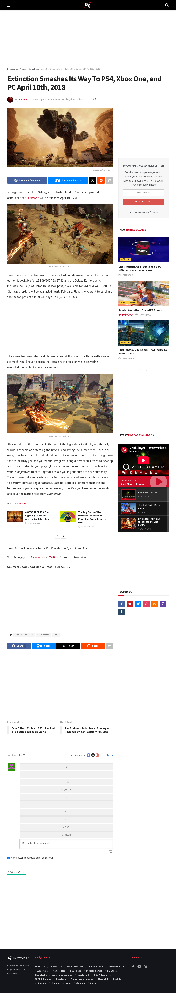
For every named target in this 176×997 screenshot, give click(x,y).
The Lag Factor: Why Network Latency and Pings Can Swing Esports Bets (92, 517)
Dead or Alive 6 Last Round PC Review (140, 310)
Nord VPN (103, 979)
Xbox (55, 634)
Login (110, 754)
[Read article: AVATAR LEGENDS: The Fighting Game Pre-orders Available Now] (15, 516)
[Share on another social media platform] (109, 180)
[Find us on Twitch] (163, 604)
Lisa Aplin (22, 99)
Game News (54, 99)
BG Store (112, 970)
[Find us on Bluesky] (138, 604)
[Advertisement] (88, 39)
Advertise (42, 970)
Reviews (55, 983)
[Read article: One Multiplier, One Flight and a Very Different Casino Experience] (143, 250)
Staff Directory (75, 966)
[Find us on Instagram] (146, 604)
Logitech (61, 979)
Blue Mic (41, 983)
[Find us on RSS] (154, 604)
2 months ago (35, 523)
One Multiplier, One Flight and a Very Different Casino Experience (139, 268)
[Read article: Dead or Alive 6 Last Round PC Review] (143, 293)
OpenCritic (41, 974)
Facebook (37, 557)
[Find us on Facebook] (121, 604)
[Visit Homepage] (87, 5)
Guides (94, 983)
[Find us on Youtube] (130, 604)
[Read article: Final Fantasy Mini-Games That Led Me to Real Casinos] (143, 333)
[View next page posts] (63, 536)
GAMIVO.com (100, 974)
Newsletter (59, 970)
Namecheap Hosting (82, 979)
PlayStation (43, 634)
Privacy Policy (116, 966)
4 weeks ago (127, 275)
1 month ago (144, 314)
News (68, 983)
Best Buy (118, 979)
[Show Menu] (8, 5)
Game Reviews (128, 302)
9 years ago (38, 99)
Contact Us (56, 966)
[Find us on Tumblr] (121, 612)
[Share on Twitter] (92, 180)
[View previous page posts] (57, 536)
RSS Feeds (75, 970)
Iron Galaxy (21, 634)
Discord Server (94, 970)
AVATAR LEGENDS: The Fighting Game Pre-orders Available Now (37, 515)
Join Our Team (96, 966)
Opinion (125, 259)
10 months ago (88, 526)
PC (32, 634)
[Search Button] (167, 5)
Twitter (54, 557)
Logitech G (83, 974)
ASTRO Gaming (43, 979)
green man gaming (62, 974)
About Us (40, 966)
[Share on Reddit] (101, 180)
